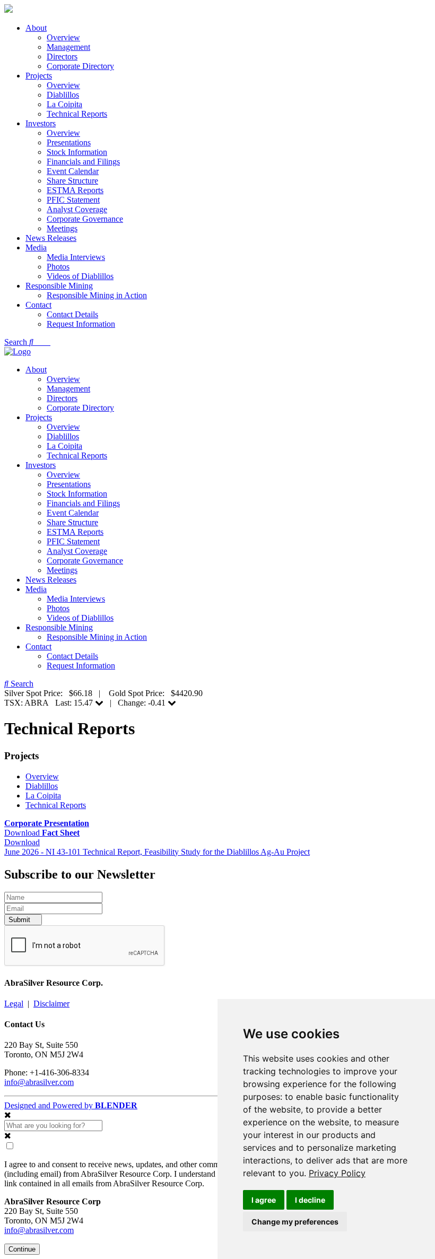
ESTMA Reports (75, 190)
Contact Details (72, 314)
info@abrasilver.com (39, 1082)
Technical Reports (77, 113)
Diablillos (63, 94)
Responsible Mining (59, 285)
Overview (63, 37)
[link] (337, 1173)
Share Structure (72, 180)
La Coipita (64, 104)
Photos (58, 266)
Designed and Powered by (70, 1105)
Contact (38, 304)
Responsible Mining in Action (97, 295)
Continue (22, 1249)
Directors (62, 56)
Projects (38, 75)
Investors (40, 123)
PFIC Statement (73, 199)
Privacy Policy (337, 1173)
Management (68, 46)
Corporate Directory (80, 66)
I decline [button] (310, 1199)
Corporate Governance (85, 218)
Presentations (69, 142)
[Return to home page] (8, 9)
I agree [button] (263, 1199)
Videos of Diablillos (80, 276)
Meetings (62, 228)
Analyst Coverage (77, 209)
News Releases (50, 237)
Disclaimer (51, 1003)
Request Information (81, 323)
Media (36, 247)
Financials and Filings (83, 161)
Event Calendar (73, 171)
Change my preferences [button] (294, 1221)
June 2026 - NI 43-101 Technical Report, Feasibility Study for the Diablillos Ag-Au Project (157, 851)
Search (16, 341)
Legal (13, 1003)
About (36, 27)
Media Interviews (76, 257)
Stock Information (77, 152)
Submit (20, 920)
